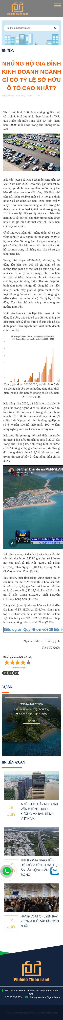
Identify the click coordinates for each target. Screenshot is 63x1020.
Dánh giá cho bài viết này (18, 657)
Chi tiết (31, 720)
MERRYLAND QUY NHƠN (31, 704)
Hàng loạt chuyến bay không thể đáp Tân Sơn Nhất (40, 921)
